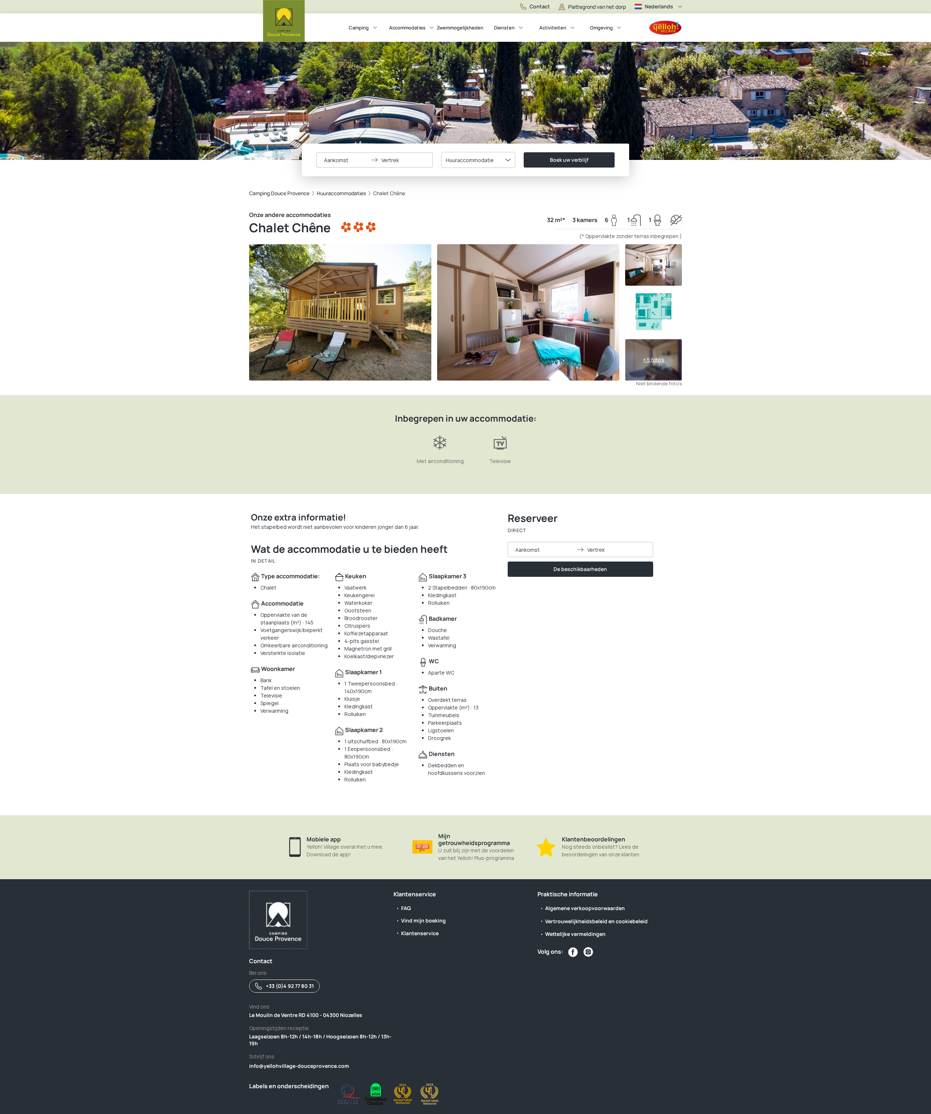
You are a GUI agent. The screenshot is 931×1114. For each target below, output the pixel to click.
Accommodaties (407, 27)
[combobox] (478, 160)
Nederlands (659, 6)
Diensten (504, 27)
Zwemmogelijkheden (460, 27)
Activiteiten (552, 27)
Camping (359, 27)
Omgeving (601, 27)
